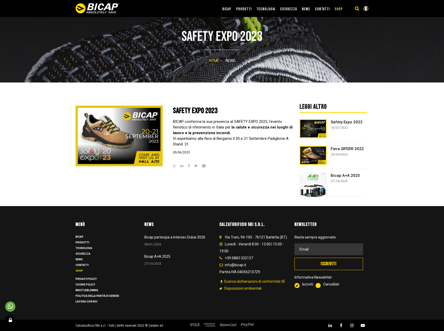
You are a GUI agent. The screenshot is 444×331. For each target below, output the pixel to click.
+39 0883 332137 (239, 258)
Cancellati (331, 284)
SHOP (339, 9)
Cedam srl (156, 325)
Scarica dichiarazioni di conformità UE (252, 281)
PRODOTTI (244, 9)
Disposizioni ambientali (243, 288)
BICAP (226, 9)
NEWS (306, 9)
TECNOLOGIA (265, 9)
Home (214, 61)
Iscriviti (309, 284)
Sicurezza (288, 9)
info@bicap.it (235, 265)
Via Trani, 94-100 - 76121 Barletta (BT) (256, 237)
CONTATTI (322, 9)
